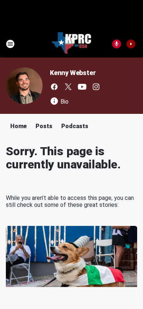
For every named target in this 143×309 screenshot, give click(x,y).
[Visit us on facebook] (54, 86)
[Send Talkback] (116, 44)
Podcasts (74, 126)
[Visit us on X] (68, 86)
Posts (44, 126)
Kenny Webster (73, 73)
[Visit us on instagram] (96, 86)
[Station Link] (72, 44)
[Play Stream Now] (130, 44)
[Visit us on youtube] (82, 86)
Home (18, 126)
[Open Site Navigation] (10, 44)
